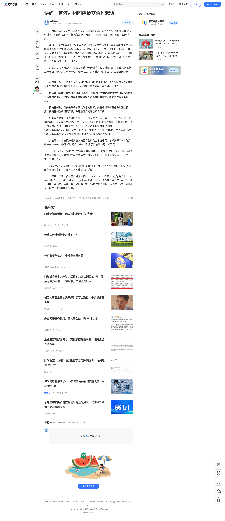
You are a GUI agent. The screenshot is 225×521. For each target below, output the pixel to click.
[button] (174, 23)
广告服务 (92, 502)
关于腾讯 (48, 502)
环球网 (47, 413)
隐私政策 (76, 502)
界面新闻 (48, 330)
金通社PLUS (49, 267)
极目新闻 (48, 288)
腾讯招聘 (100, 502)
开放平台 (84, 502)
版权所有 (92, 513)
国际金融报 (48, 225)
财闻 (46, 372)
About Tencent (58, 502)
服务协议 (68, 502)
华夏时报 (48, 351)
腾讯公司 (85, 513)
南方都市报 (48, 309)
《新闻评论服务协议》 (79, 422)
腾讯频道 (124, 502)
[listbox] (88, 310)
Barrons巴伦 (58, 393)
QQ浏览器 (116, 502)
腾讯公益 (108, 502)
